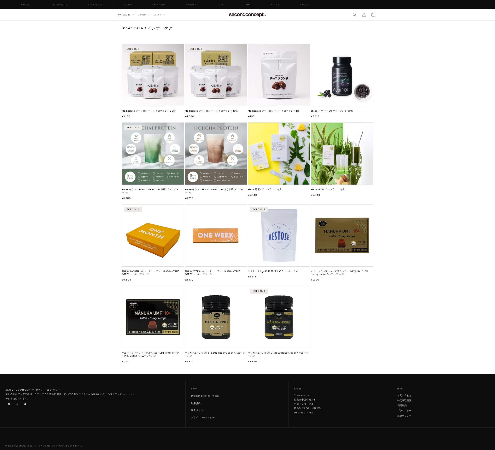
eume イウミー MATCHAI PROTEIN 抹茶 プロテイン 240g (150, 191)
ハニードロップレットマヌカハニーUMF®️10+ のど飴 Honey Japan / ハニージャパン (150, 355)
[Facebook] (8, 403)
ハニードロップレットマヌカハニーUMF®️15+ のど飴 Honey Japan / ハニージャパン (339, 273)
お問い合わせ (404, 395)
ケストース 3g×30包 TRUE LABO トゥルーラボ (273, 271)
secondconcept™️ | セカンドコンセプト (36, 446)
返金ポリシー (198, 410)
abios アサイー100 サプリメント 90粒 (332, 111)
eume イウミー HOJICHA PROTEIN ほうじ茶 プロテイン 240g (215, 191)
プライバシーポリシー (203, 417)
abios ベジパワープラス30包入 (328, 189)
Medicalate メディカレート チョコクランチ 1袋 (273, 111)
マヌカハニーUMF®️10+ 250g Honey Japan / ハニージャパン (278, 355)
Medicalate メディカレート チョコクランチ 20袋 (149, 111)
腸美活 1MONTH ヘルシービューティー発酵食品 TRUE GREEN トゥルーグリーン (150, 273)
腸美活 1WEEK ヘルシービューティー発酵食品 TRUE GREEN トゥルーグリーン (212, 273)
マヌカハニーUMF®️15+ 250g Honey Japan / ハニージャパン (215, 355)
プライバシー (404, 410)
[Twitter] (24, 403)
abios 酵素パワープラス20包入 (265, 189)
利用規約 (196, 403)
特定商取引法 (404, 400)
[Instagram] (16, 403)
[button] (125, 14)
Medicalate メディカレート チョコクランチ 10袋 (211, 111)
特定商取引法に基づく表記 (205, 396)
